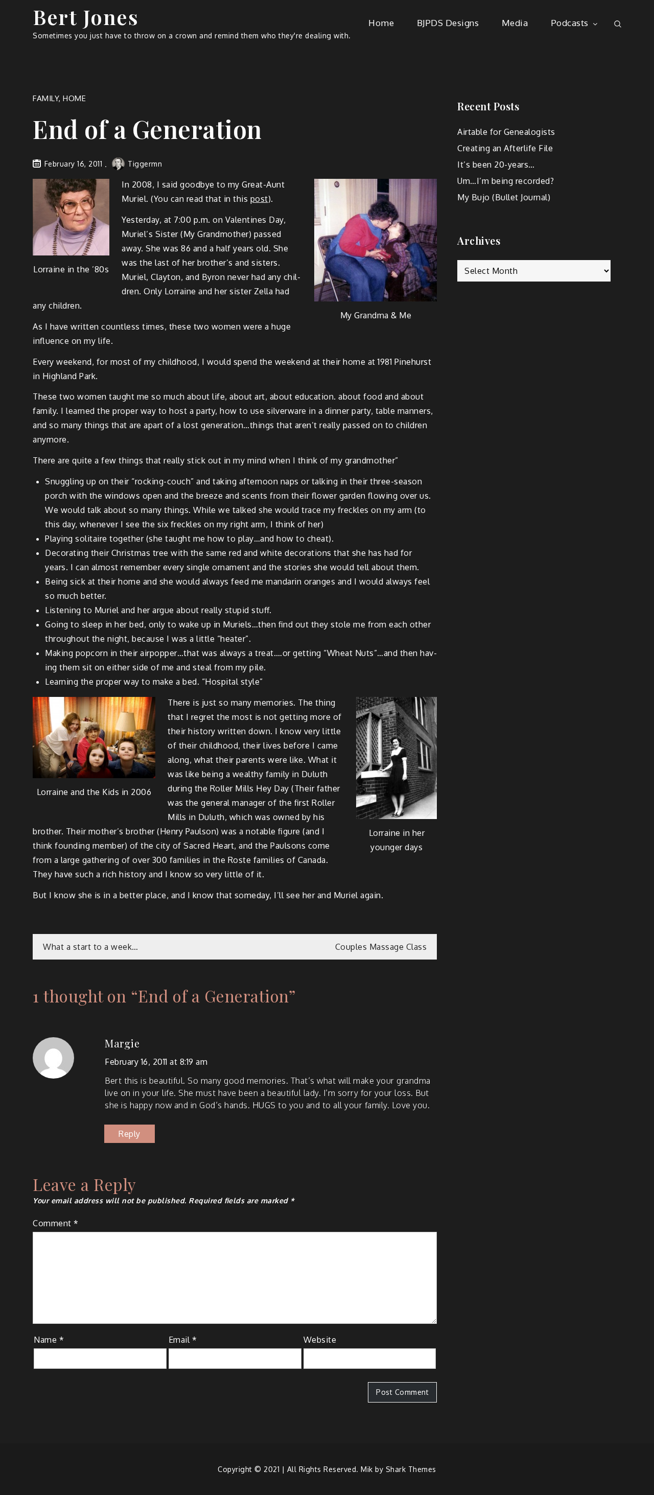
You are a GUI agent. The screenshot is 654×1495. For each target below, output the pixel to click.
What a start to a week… (90, 947)
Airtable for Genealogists (506, 132)
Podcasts (570, 22)
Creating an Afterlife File (505, 148)
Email (183, 1340)
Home (381, 22)
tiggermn (145, 163)
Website (320, 1340)
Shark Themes (411, 1469)
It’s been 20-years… (496, 164)
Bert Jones (85, 16)
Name (49, 1340)
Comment (56, 1223)
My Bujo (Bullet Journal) (503, 197)
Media (515, 22)
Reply (130, 1134)
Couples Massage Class (381, 947)
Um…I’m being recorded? (505, 181)
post (259, 199)
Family (46, 98)
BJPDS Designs (448, 22)
